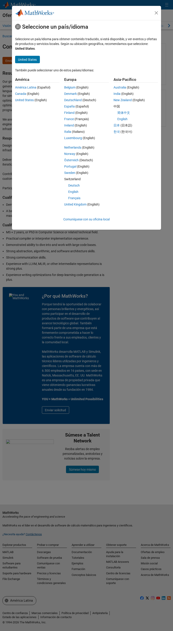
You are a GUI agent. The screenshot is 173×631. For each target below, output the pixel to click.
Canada (20, 94)
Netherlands (72, 147)
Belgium (69, 87)
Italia (67, 131)
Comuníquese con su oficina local (86, 219)
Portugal (70, 166)
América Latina (25, 87)
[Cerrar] (156, 13)
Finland (69, 113)
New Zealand (123, 100)
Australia (120, 87)
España (69, 106)
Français (74, 198)
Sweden (69, 173)
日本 (117, 125)
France (69, 119)
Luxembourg (73, 138)
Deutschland (73, 100)
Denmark (70, 94)
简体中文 (123, 113)
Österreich (71, 160)
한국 (117, 131)
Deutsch (74, 185)
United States (24, 100)
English (73, 192)
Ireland (69, 125)
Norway (69, 154)
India (117, 94)
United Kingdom (75, 204)
